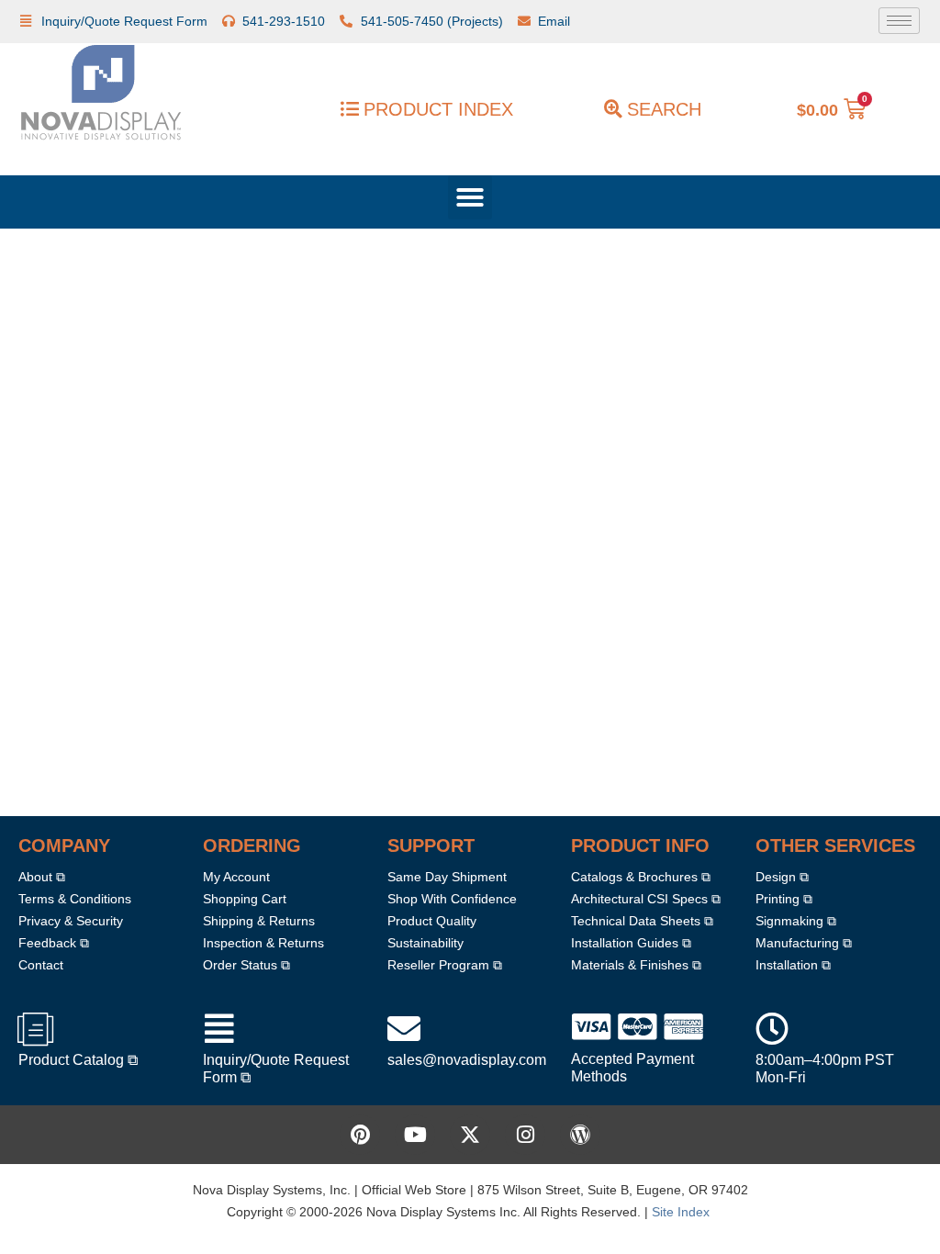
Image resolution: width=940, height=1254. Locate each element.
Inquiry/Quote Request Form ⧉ (282, 1068)
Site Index (691, 1211)
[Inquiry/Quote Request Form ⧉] (219, 1029)
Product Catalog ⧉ (81, 1059)
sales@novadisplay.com (469, 1059)
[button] (470, 197)
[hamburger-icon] (899, 20)
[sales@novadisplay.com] (403, 1029)
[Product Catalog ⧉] (34, 1029)
